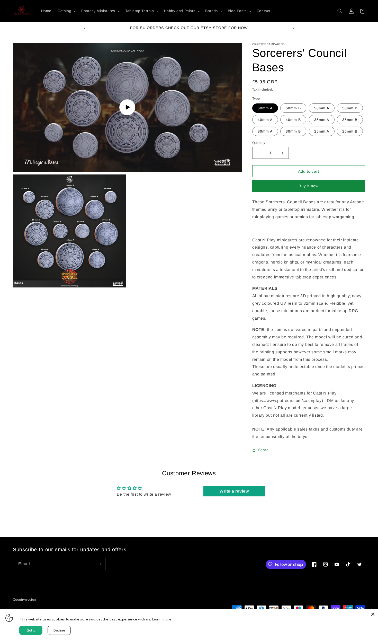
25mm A (321, 131)
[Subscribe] (99, 564)
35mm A (321, 120)
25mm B (349, 131)
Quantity (259, 143)
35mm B (349, 120)
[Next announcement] (293, 27)
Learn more (162, 619)
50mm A (321, 108)
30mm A (265, 131)
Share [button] (263, 450)
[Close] (372, 614)
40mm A (265, 120)
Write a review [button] (234, 491)
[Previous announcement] (84, 27)
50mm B (349, 108)
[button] (66, 10)
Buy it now (309, 186)
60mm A (265, 108)
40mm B (293, 120)
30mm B (293, 131)
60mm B (293, 108)
